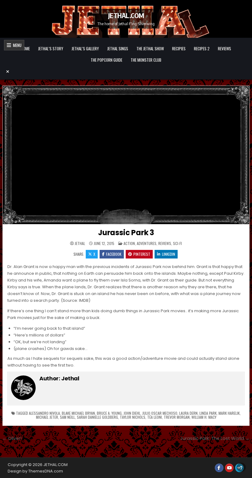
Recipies (179, 48)
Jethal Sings (117, 48)
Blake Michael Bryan (78, 413)
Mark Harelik (229, 413)
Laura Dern (188, 413)
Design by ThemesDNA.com (35, 471)
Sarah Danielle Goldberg (97, 417)
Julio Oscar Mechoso (159, 413)
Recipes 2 (202, 48)
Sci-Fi (177, 243)
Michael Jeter (47, 417)
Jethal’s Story (50, 48)
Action (129, 243)
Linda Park (208, 413)
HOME (25, 48)
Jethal (80, 243)
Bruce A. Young (109, 413)
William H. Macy (203, 417)
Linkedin (168, 254)
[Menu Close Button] (126, 71)
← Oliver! (12, 438)
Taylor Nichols (132, 417)
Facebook (113, 254)
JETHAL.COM (126, 15)
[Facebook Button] (219, 468)
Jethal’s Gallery (85, 48)
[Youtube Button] (229, 468)
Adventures (146, 243)
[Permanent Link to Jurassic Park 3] (126, 155)
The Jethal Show (150, 48)
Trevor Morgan (177, 417)
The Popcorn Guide (106, 60)
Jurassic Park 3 (126, 232)
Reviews (224, 48)
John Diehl (132, 413)
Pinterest (141, 254)
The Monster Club (146, 60)
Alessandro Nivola (44, 413)
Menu (16, 45)
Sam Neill (67, 417)
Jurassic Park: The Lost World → (215, 438)
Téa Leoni (154, 417)
